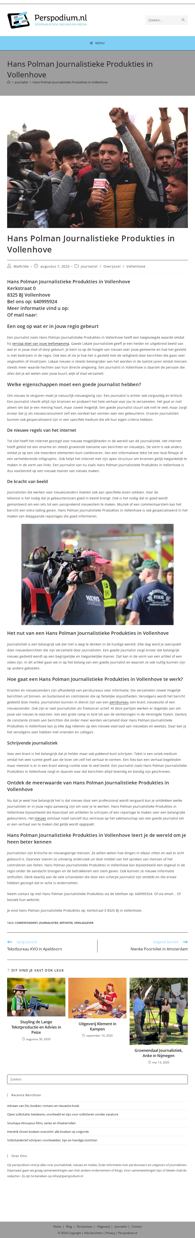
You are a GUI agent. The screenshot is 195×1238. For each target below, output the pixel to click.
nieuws (40, 818)
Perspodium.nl (127, 1233)
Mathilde (21, 266)
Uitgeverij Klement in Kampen (97, 1026)
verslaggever (83, 923)
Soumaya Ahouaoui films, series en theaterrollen (41, 1123)
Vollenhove (136, 266)
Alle (87, 1233)
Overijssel (112, 266)
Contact (137, 1226)
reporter (66, 923)
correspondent (26, 923)
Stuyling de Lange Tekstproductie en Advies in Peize (36, 1027)
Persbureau (84, 1226)
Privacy (110, 1233)
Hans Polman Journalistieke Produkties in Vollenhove (70, 82)
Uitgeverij (103, 1226)
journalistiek (48, 923)
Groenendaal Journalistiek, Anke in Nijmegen (159, 1053)
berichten (96, 1233)
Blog (69, 1226)
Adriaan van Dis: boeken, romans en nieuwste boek (43, 1106)
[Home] (8, 82)
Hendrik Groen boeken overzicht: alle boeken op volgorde (48, 1131)
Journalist (89, 266)
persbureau (119, 702)
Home (57, 1226)
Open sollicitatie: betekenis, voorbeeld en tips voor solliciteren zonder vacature (62, 1114)
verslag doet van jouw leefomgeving (40, 343)
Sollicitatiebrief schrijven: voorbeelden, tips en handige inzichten (52, 1140)
